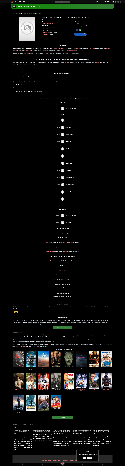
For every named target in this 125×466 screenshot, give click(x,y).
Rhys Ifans (46, 34)
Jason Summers (62, 270)
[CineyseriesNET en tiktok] (120, 2)
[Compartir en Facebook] (77, 30)
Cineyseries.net (47, 334)
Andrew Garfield (47, 30)
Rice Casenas (49, 242)
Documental (79, 26)
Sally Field (45, 28)
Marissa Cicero (50, 251)
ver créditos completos (70, 50)
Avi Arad (45, 27)
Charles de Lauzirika (48, 23)
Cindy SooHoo (58, 233)
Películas (62, 417)
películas (67, 62)
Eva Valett (56, 279)
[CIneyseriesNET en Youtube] (113, 2)
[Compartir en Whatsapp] (80, 30)
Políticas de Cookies (74, 460)
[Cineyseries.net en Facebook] (116, 2)
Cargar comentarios (62, 327)
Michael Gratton (66, 242)
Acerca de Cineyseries (46, 460)
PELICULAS (106, 1)
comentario (97, 62)
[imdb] (16, 312)
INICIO (97, 1)
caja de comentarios (20, 346)
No (84, 457)
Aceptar (89, 457)
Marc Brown (50, 260)
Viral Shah (65, 251)
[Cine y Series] (18, 2)
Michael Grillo (46, 32)
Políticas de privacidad (57, 460)
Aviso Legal (65, 460)
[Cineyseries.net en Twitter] (118, 2)
